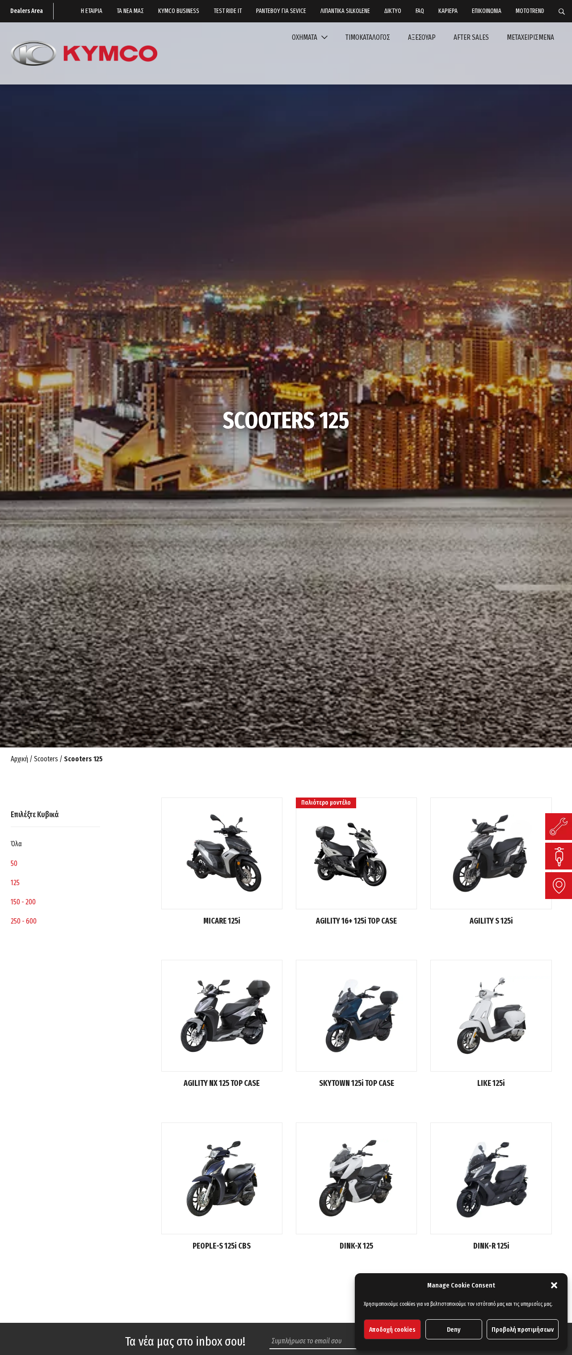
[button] (554, 1285)
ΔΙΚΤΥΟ (392, 11)
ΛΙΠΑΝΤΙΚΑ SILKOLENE (345, 11)
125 (15, 882)
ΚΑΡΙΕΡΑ (448, 11)
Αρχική (19, 759)
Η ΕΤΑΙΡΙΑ (91, 11)
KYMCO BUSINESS (178, 11)
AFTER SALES (471, 37)
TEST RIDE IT (228, 11)
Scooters (46, 759)
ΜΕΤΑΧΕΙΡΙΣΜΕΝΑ (530, 37)
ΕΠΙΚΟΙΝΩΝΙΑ (486, 11)
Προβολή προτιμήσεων (523, 1329)
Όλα (16, 844)
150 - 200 (23, 902)
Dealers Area (26, 11)
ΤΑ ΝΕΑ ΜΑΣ (130, 11)
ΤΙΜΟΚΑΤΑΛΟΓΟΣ (367, 37)
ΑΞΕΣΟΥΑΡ (422, 37)
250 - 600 (24, 921)
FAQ (420, 11)
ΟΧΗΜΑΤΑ (305, 37)
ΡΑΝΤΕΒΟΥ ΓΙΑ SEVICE (281, 11)
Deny (453, 1329)
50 (14, 863)
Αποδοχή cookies (392, 1329)
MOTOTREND (530, 11)
